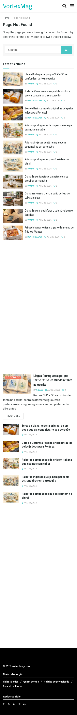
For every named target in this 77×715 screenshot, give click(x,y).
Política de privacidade (56, 681)
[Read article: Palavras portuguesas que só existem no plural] (13, 164)
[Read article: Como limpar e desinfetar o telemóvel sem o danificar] (13, 216)
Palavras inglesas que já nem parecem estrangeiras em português (45, 479)
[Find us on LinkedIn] (24, 704)
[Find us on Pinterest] (14, 704)
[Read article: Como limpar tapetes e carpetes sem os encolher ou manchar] (13, 182)
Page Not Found (21, 18)
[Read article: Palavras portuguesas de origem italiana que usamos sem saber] (13, 130)
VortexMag (17, 6)
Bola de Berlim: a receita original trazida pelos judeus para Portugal (47, 445)
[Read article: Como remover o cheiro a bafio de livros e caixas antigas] (13, 198)
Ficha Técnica (10, 681)
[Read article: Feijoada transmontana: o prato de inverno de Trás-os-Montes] (13, 233)
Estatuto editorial (12, 686)
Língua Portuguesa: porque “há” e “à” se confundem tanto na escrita (52, 380)
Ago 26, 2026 (45, 84)
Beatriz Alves (34, 101)
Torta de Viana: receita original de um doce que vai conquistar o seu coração (46, 427)
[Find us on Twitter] (8, 704)
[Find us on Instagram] (19, 704)
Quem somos (31, 681)
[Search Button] (64, 6)
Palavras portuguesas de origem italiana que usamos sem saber (47, 461)
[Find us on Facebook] (4, 704)
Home (6, 18)
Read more (15, 415)
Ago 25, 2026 (45, 152)
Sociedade (13, 377)
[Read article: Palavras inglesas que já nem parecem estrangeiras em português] (13, 148)
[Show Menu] (72, 6)
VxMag (31, 84)
